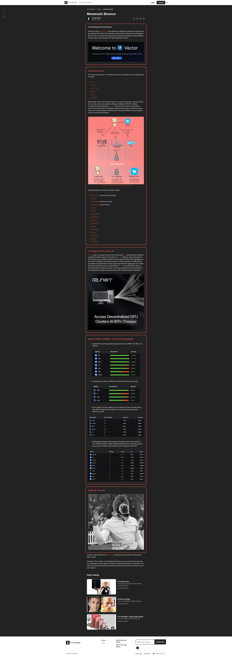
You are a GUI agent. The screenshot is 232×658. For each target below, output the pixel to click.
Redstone (95, 223)
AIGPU (94, 238)
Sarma (94, 220)
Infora (94, 211)
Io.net (90, 255)
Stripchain (95, 229)
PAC (93, 91)
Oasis (94, 198)
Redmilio (95, 217)
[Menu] (167, 2)
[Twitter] (138, 648)
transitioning (104, 31)
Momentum (96, 214)
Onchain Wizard (96, 17)
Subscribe (161, 2)
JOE (93, 94)
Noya (94, 232)
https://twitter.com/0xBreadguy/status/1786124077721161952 (116, 185)
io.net (119, 257)
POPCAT (95, 97)
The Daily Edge (91, 9)
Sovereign (95, 235)
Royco (94, 208)
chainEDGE (96, 195)
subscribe (110, 555)
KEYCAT (95, 88)
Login (152, 2)
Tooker (94, 85)
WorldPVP (95, 201)
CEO (124, 255)
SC (93, 82)
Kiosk (94, 226)
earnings (112, 106)
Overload (95, 241)
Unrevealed (96, 204)
